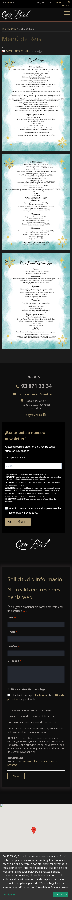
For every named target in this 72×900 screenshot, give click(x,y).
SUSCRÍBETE (18, 522)
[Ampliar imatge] (36, 150)
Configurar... (10, 894)
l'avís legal (41, 695)
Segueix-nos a (34, 415)
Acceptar (60, 894)
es (9, 2)
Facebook (60, 2)
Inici (4, 28)
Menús (12, 28)
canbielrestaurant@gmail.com (36, 394)
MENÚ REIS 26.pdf (17, 51)
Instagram (65, 5)
